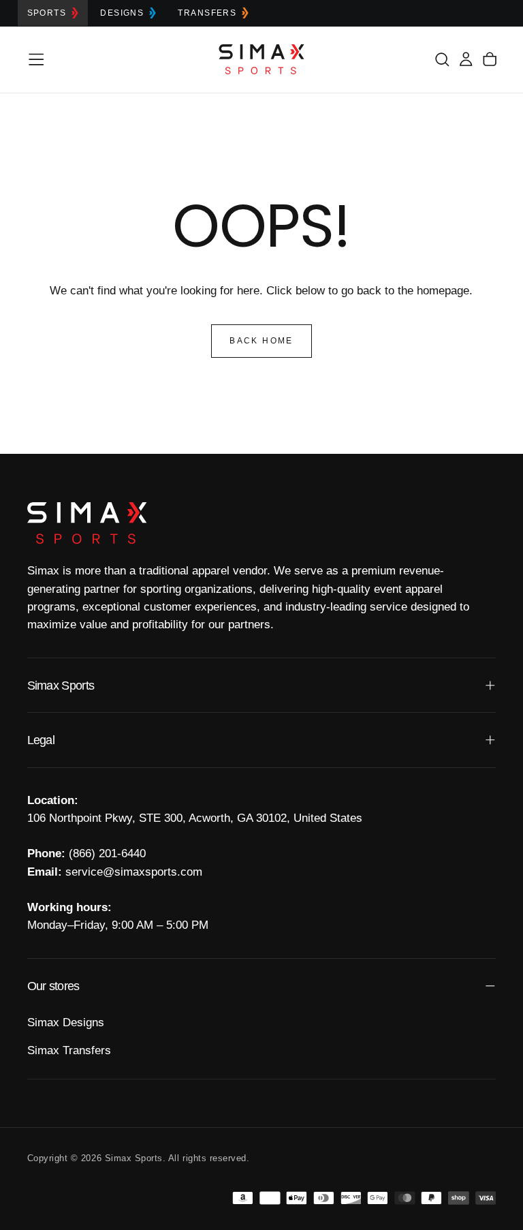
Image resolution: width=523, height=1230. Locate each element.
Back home (261, 340)
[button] (36, 59)
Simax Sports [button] (61, 685)
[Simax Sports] (87, 523)
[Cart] (489, 59)
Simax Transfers (69, 1050)
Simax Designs (65, 1022)
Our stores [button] (53, 986)
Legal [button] (40, 740)
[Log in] (466, 59)
